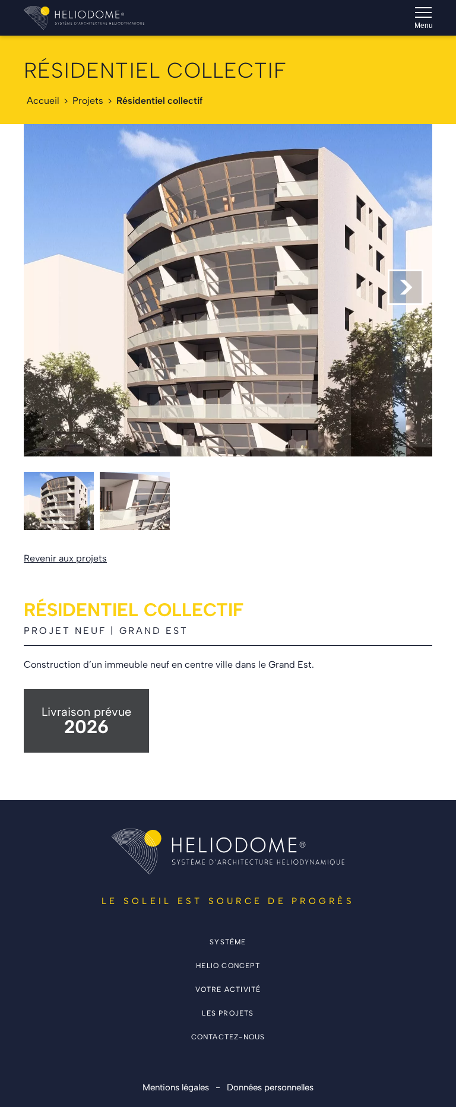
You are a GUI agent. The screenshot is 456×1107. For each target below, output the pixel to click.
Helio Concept (228, 966)
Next (405, 287)
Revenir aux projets (65, 558)
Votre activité (228, 989)
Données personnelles (270, 1087)
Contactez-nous (228, 1037)
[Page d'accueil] (84, 18)
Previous (50, 287)
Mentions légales (175, 1087)
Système (228, 942)
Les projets (228, 1013)
